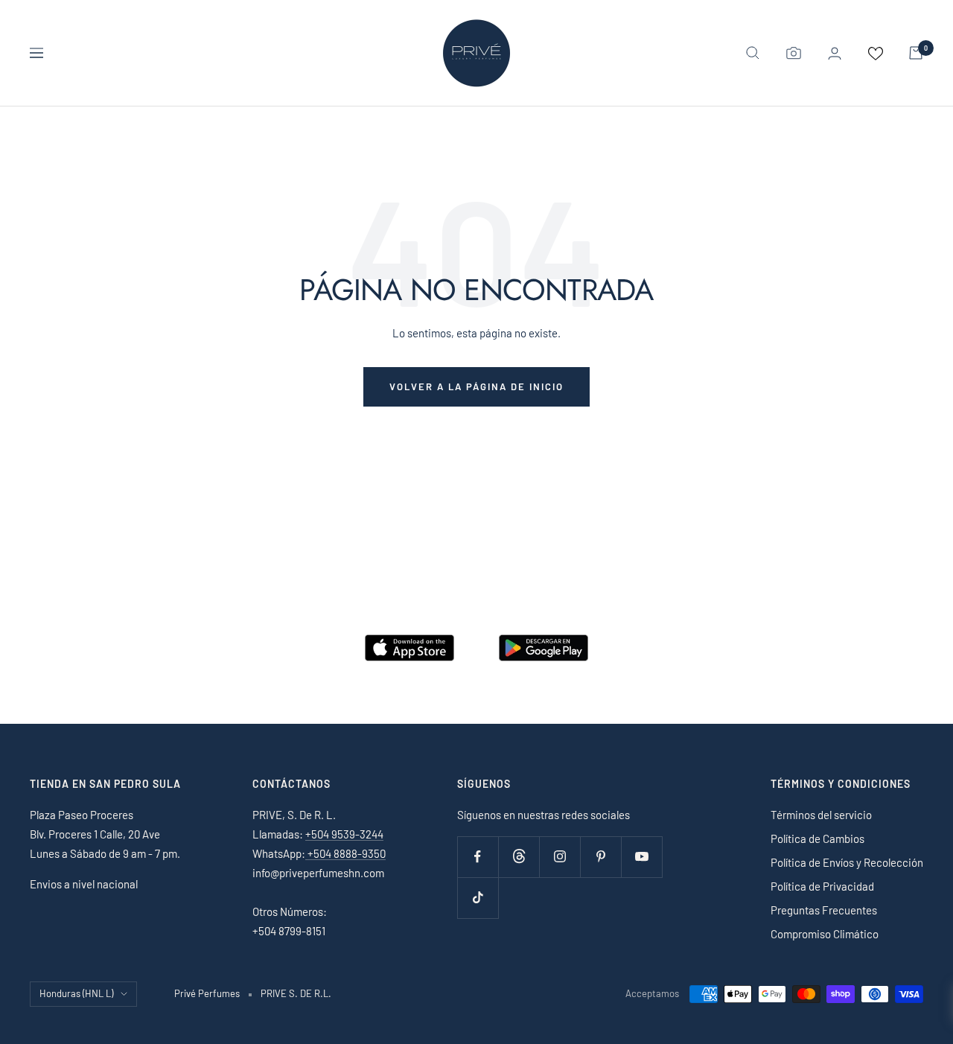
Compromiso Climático (825, 933)
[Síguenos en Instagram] (559, 856)
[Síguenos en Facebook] (477, 856)
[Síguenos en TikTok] (477, 897)
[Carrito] (915, 53)
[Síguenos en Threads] (518, 856)
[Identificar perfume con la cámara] (793, 52)
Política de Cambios (817, 838)
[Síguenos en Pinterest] (600, 856)
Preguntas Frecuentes (824, 910)
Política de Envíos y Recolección (847, 862)
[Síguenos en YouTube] (641, 856)
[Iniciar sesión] (834, 53)
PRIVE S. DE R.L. (296, 993)
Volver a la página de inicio (476, 386)
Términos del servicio (821, 814)
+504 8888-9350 (345, 853)
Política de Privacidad (822, 886)
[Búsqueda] (752, 53)
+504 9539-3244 (344, 834)
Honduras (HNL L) (76, 993)
